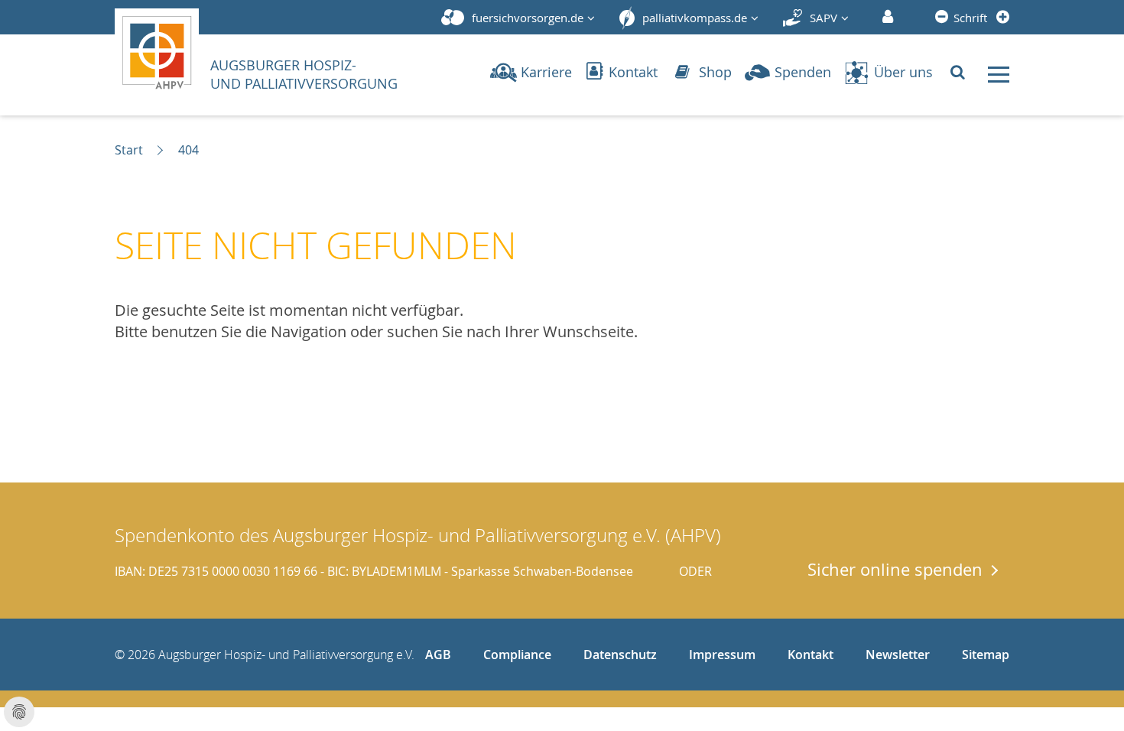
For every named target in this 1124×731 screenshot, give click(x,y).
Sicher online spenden (895, 568)
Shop (713, 72)
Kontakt (631, 72)
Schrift (970, 17)
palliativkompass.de (694, 17)
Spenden (803, 72)
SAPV (823, 17)
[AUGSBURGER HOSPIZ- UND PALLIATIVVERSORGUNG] (161, 49)
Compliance (517, 654)
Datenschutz (620, 654)
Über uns (903, 72)
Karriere (546, 72)
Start (129, 149)
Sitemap (985, 654)
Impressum (722, 654)
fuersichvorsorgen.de (527, 17)
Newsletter (898, 654)
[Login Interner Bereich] (885, 17)
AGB (438, 654)
